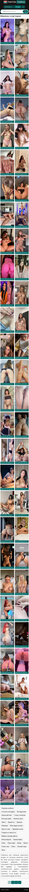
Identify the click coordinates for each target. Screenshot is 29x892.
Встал (26, 843)
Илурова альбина (7, 808)
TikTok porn (5, 889)
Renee (19, 843)
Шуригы (19, 822)
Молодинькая (21, 811)
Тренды (18, 6)
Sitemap (26, 889)
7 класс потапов (19, 815)
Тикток (16, 2)
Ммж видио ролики (16, 825)
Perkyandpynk (6, 839)
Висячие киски (18, 818)
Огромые (5, 825)
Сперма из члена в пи (9, 832)
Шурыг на (11, 822)
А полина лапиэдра (8, 811)
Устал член (5, 846)
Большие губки (6, 818)
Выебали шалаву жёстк (9, 836)
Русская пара (21, 846)
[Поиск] (25, 11)
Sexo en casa (6, 829)
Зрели (4, 822)
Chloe (3, 843)
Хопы (3, 850)
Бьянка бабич (17, 839)
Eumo (13, 846)
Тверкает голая (17, 829)
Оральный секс (7, 815)
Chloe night (11, 843)
